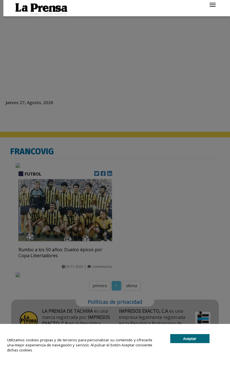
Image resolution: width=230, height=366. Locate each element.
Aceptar (189, 338)
